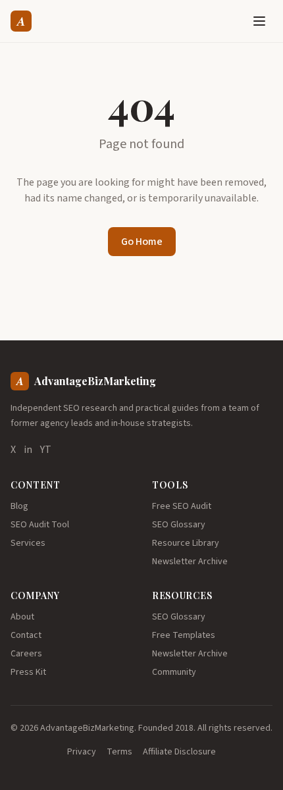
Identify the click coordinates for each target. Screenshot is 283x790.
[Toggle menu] (259, 21)
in (28, 449)
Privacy (81, 751)
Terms (119, 751)
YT (45, 449)
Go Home (142, 241)
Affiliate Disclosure (179, 751)
